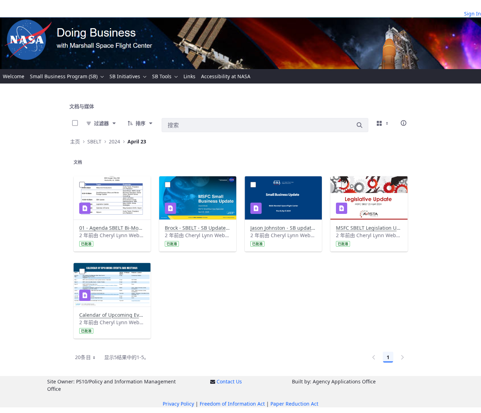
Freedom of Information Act (232, 403)
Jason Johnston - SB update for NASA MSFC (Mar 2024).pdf (283, 227)
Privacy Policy (178, 403)
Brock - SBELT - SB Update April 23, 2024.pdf (198, 227)
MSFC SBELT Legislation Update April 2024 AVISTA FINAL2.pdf (369, 227)
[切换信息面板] (403, 123)
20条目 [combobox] (83, 357)
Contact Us (229, 381)
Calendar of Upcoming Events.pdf (112, 315)
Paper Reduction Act (294, 403)
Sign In (472, 13)
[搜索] (359, 125)
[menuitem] (13, 76)
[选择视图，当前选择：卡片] (383, 123)
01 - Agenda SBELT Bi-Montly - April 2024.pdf (112, 227)
